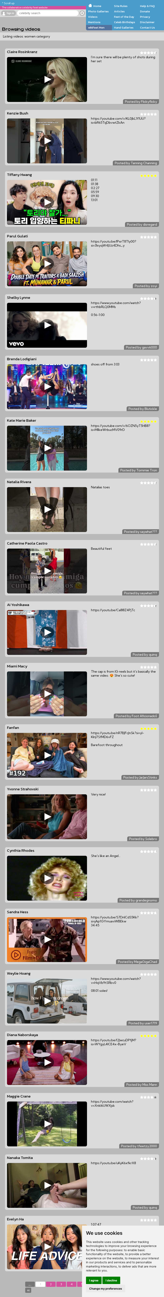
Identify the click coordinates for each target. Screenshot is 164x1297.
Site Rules (120, 6)
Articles (119, 11)
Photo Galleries (98, 11)
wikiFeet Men (96, 27)
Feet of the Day (124, 17)
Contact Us (147, 27)
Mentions (94, 22)
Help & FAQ (147, 6)
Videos (92, 17)
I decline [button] (111, 1280)
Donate (145, 11)
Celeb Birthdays (124, 22)
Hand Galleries (123, 27)
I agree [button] (93, 1280)
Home (97, 6)
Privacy (145, 17)
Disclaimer (147, 22)
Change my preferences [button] (105, 1288)
